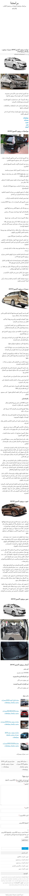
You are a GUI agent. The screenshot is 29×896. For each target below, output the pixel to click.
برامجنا (14, 2)
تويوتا (20, 880)
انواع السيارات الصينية (8, 878)
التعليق (26, 784)
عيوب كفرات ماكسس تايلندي (20, 866)
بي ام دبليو (24, 880)
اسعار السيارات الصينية (16, 876)
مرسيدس (16, 884)
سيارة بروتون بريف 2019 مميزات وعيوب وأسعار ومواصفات (12, 735)
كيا (18, 884)
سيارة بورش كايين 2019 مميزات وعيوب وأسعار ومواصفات (7, 764)
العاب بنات (26, 878)
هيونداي (10, 884)
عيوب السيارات (18, 882)
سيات (15, 880)
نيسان (13, 884)
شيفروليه (7, 880)
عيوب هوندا (24, 884)
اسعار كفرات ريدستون (22, 862)
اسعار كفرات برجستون (22, 859)
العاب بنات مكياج (22, 878)
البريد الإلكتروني (23, 815)
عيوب (25, 882)
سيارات (13, 880)
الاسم (26, 807)
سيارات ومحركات (21, 754)
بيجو (21, 880)
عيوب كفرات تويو (23, 869)
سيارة (10, 880)
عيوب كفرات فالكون (22, 856)
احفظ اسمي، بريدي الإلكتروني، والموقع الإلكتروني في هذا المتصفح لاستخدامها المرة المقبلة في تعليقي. (14, 834)
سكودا (17, 880)
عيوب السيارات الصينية (9, 882)
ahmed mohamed (19, 54)
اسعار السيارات (24, 877)
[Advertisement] (14, 28)
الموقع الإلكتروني (23, 823)
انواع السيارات (14, 878)
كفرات (21, 884)
